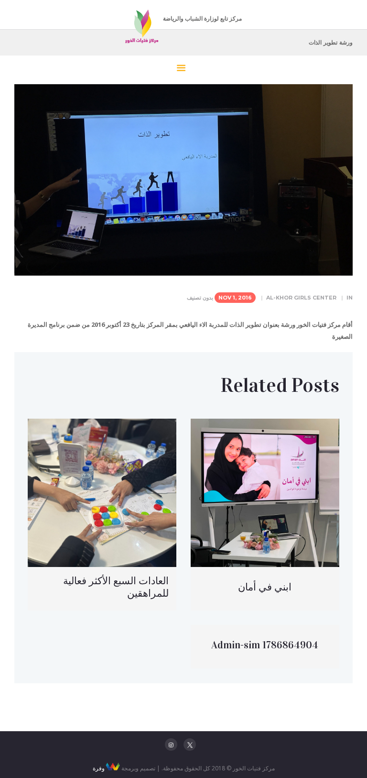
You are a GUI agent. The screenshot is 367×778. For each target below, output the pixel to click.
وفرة (99, 768)
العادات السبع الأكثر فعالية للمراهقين (116, 587)
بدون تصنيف (200, 297)
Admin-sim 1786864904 (264, 645)
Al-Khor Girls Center (301, 297)
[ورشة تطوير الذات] (183, 179)
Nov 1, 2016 (235, 297)
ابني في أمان (264, 587)
